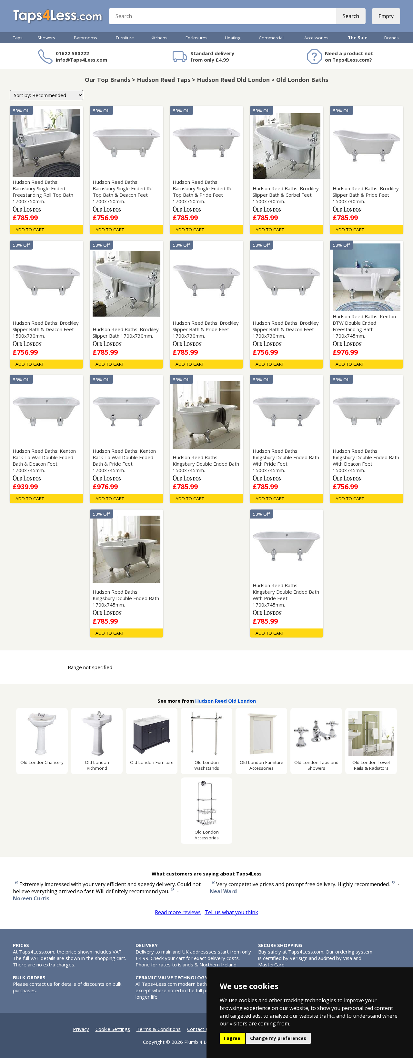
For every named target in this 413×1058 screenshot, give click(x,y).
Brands (391, 38)
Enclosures (196, 38)
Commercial (271, 38)
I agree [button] (232, 1038)
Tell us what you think (231, 912)
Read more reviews (178, 912)
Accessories (316, 38)
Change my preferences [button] (278, 1038)
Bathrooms (85, 38)
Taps (18, 38)
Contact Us (199, 1029)
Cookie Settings (113, 1029)
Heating (232, 38)
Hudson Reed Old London (225, 700)
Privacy (81, 1029)
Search (351, 16)
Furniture (125, 38)
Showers (46, 38)
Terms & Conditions (158, 1029)
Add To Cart (29, 229)
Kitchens (159, 38)
